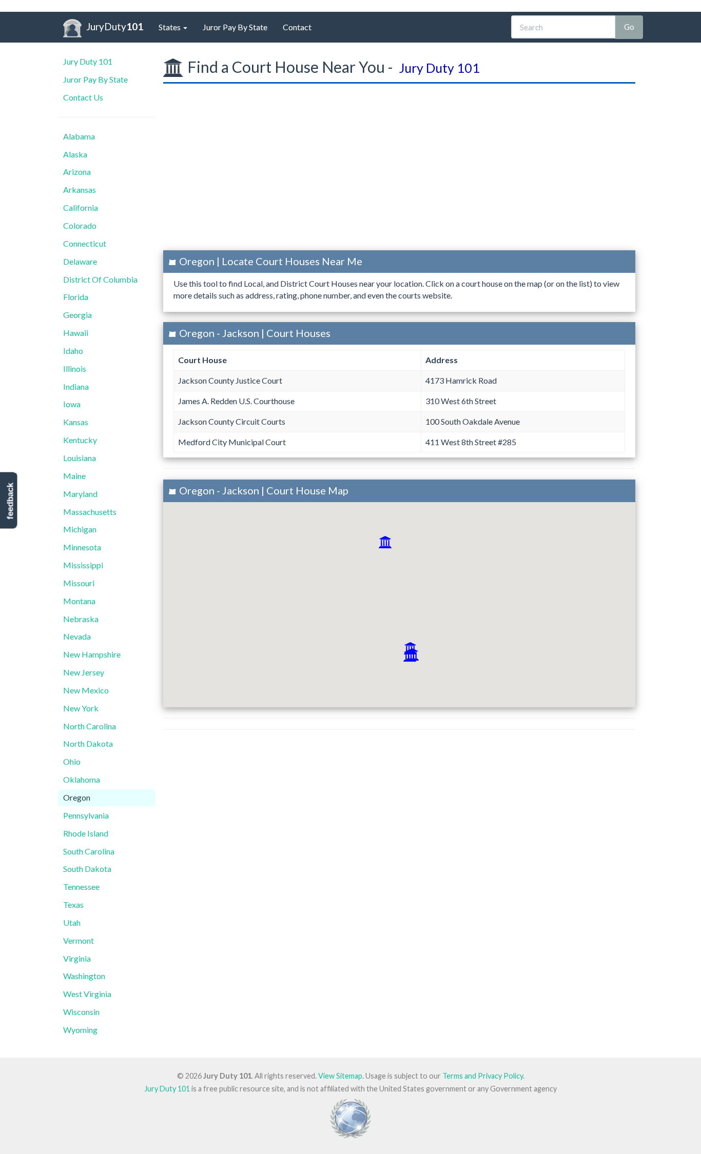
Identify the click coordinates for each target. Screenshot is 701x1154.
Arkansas (79, 189)
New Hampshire (92, 654)
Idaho (73, 350)
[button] (385, 542)
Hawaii (75, 332)
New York (81, 708)
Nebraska (81, 619)
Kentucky (80, 440)
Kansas (75, 422)
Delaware (80, 261)
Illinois (74, 368)
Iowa (72, 404)
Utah (72, 922)
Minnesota (82, 547)
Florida (75, 297)
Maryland (80, 494)
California (80, 207)
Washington (84, 976)
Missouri (78, 583)
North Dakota (88, 743)
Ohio (72, 761)
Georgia (77, 315)
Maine (74, 476)
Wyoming (80, 1029)
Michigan (79, 529)
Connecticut (84, 243)
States (170, 27)
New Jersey (83, 672)
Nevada (77, 636)
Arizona (77, 171)
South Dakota (87, 868)
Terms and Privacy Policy (482, 1075)
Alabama (79, 136)
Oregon (76, 797)
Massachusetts (89, 511)
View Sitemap (340, 1075)
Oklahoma (81, 779)
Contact (297, 27)
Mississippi (83, 565)
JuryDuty (114, 26)
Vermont (78, 940)
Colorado (79, 225)
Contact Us (83, 97)
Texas (73, 904)
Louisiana (79, 458)
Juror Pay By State (235, 27)
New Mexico (86, 690)
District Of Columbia (100, 279)
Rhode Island (85, 833)
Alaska (75, 154)
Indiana (76, 386)
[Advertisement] (399, 170)
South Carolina (88, 851)
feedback (10, 501)
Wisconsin (81, 1012)
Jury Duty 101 (87, 61)
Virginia (77, 958)
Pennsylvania (86, 815)
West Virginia (87, 994)
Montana (79, 601)
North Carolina (89, 726)
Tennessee (81, 886)
